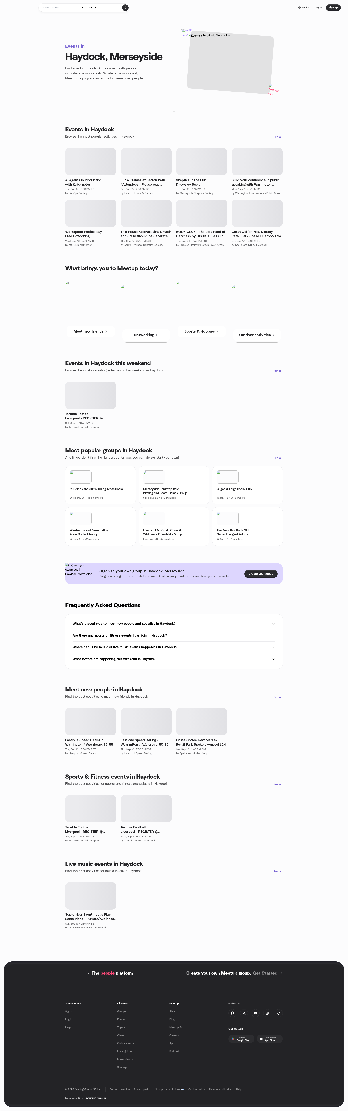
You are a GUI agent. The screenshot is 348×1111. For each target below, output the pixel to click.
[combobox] (100, 7)
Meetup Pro (176, 1027)
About (173, 1011)
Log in (68, 1019)
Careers (174, 1035)
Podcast (174, 1051)
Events (121, 1019)
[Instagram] (267, 1013)
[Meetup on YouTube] (256, 1013)
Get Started (265, 973)
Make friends (125, 1059)
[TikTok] (279, 1013)
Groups (121, 1011)
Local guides (124, 1051)
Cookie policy (196, 1089)
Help (68, 1027)
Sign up (69, 1011)
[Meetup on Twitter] (244, 1013)
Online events (125, 1043)
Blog (172, 1019)
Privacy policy (142, 1089)
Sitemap (122, 1067)
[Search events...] (125, 7)
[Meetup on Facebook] (232, 1013)
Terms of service (120, 1089)
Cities (120, 1035)
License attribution (220, 1089)
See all (278, 137)
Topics (121, 1027)
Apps (172, 1043)
